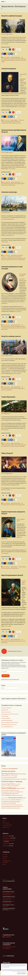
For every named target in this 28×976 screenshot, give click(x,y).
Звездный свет (6, 843)
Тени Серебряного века (8, 795)
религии (3, 389)
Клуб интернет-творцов (11, 781)
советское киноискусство (7, 808)
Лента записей (6, 823)
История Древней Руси (6, 779)
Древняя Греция (4, 775)
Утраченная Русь (19, 795)
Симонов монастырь (9, 192)
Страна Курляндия (8, 397)
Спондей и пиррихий (5, 718)
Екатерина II (22, 58)
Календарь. (5, 856)
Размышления (12, 790)
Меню (2, 1)
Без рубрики (15, 120)
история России (18, 327)
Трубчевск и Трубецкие (6, 707)
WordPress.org (6, 827)
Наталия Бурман (18, 784)
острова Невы (19, 804)
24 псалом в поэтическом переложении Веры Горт (9, 893)
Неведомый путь (4, 785)
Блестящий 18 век (10, 121)
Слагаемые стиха (19, 791)
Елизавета (17, 60)
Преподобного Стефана (7, 217)
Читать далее (5, 43)
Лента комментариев (7, 825)
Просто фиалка (6, 836)
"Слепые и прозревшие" (9, 768)
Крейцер (3, 784)
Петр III (3, 358)
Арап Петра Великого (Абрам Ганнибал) (9, 722)
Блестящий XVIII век (16, 57)
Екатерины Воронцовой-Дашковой (15, 37)
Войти (4, 820)
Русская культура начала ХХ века (8, 791)
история (21, 799)
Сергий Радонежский (11, 258)
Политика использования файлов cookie (19, 970)
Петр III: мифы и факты (7, 34)
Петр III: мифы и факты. (7, 473)
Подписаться (5, 675)
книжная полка (15, 801)
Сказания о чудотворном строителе (9, 259)
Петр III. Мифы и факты (7, 152)
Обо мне (4, 858)
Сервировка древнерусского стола (8, 724)
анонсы (24, 797)
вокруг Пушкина (16, 799)
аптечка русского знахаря (6, 799)
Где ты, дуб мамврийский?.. (7, 726)
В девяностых (11, 909)
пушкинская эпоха (11, 806)
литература (13, 803)
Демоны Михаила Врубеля (6, 720)
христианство (17, 808)
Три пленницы (6, 845)
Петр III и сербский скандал (11, 16)
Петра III (5, 295)
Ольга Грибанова (8, 788)
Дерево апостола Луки (20, 774)
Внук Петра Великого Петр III (12, 575)
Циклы (4, 864)
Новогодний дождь (7, 838)
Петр (11, 607)
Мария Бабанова (4, 710)
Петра (21, 476)
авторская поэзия (15, 797)
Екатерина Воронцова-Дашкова (8, 60)
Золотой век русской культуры (7, 777)
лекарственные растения (6, 803)
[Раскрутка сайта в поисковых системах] (6, 928)
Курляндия (22, 446)
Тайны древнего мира (14, 793)
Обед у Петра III (7, 453)
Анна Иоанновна (10, 444)
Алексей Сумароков (8, 69)
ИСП (15, 777)
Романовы (17, 790)
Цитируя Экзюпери (4, 797)
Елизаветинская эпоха (16, 123)
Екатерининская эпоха (6, 123)
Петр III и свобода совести (11, 336)
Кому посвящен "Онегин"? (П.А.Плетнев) (9, 714)
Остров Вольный (4, 716)
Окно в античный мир (13, 785)
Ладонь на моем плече (6, 712)
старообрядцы (8, 389)
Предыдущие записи (12, 651)
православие (4, 258)
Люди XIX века (10, 784)
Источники (5, 854)
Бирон (24, 444)
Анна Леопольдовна (18, 444)
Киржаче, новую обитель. (7, 235)
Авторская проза (8, 771)
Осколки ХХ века (17, 256)
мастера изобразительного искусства (8, 804)
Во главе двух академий (14, 58)
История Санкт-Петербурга (20, 779)
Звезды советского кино (12, 775)
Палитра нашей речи (5, 790)
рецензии (21, 806)
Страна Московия (5, 212)
